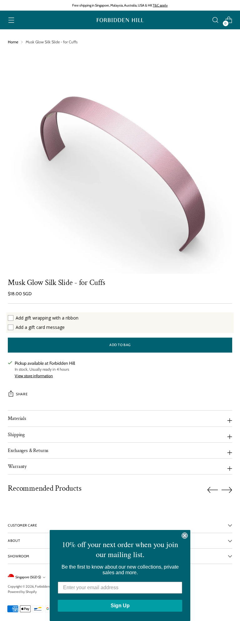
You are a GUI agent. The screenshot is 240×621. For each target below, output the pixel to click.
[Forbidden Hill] (120, 20)
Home (13, 42)
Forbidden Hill (45, 586)
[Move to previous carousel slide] (212, 490)
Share (22, 394)
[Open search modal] (215, 20)
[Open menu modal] (11, 20)
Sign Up (120, 605)
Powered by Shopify (22, 592)
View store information (34, 375)
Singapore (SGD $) (28, 577)
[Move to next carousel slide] (227, 489)
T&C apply (160, 5)
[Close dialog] (185, 535)
